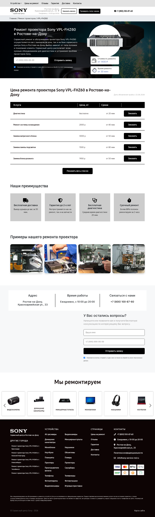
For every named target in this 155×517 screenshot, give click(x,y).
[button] (4, 405)
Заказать (132, 113)
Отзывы (45, 3)
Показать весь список (77, 171)
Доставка (66, 3)
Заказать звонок (69, 11)
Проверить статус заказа (89, 11)
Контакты (77, 3)
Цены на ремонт (31, 3)
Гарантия (55, 3)
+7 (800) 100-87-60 (122, 301)
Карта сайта (139, 510)
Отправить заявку (63, 60)
